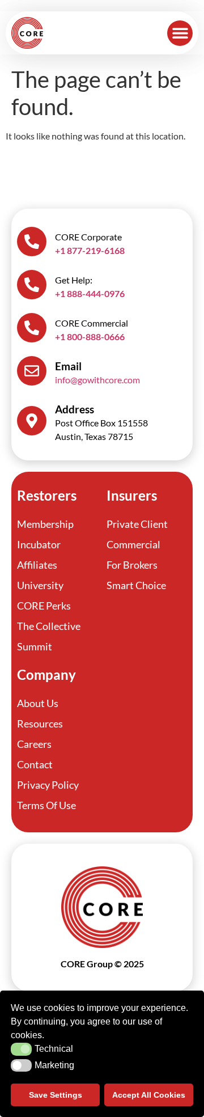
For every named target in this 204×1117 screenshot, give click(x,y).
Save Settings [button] (55, 1094)
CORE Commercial (91, 323)
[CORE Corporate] (31, 241)
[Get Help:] (31, 284)
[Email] (31, 371)
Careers (34, 744)
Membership (45, 524)
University (40, 585)
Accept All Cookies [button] (148, 1094)
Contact (35, 764)
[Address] (31, 420)
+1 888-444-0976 (90, 293)
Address (74, 409)
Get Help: (73, 279)
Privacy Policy (48, 784)
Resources (40, 723)
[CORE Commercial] (31, 327)
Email (68, 366)
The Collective (48, 626)
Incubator (39, 544)
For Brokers (132, 564)
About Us (37, 703)
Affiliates (37, 564)
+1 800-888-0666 (90, 336)
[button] (180, 33)
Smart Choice (136, 585)
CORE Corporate (88, 236)
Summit (34, 646)
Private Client (137, 524)
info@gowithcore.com (97, 379)
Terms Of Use (46, 805)
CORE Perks (44, 605)
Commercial (133, 544)
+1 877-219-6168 (90, 250)
